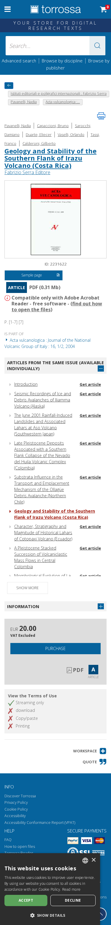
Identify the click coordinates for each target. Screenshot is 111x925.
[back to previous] (8, 85)
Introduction (26, 384)
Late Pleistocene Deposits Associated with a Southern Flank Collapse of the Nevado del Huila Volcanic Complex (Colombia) (42, 455)
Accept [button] (26, 900)
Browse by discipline (62, 61)
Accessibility (15, 815)
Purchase (55, 648)
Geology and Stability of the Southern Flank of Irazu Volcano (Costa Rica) (50, 157)
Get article (90, 384)
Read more (71, 889)
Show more (27, 587)
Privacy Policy (16, 802)
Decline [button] (73, 900)
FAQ (8, 839)
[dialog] (50, 889)
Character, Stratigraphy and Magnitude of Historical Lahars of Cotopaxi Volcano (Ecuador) (43, 533)
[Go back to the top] (100, 914)
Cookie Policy (16, 809)
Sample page (31, 275)
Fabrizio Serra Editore (27, 172)
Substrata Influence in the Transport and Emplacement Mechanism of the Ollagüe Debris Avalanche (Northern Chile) (41, 489)
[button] (97, 45)
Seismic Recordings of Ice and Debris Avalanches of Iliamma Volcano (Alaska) (42, 400)
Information (23, 606)
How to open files (19, 846)
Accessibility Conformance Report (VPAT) (39, 822)
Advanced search (19, 61)
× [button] (93, 860)
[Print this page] (101, 116)
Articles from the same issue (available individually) (55, 365)
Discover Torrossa (20, 795)
